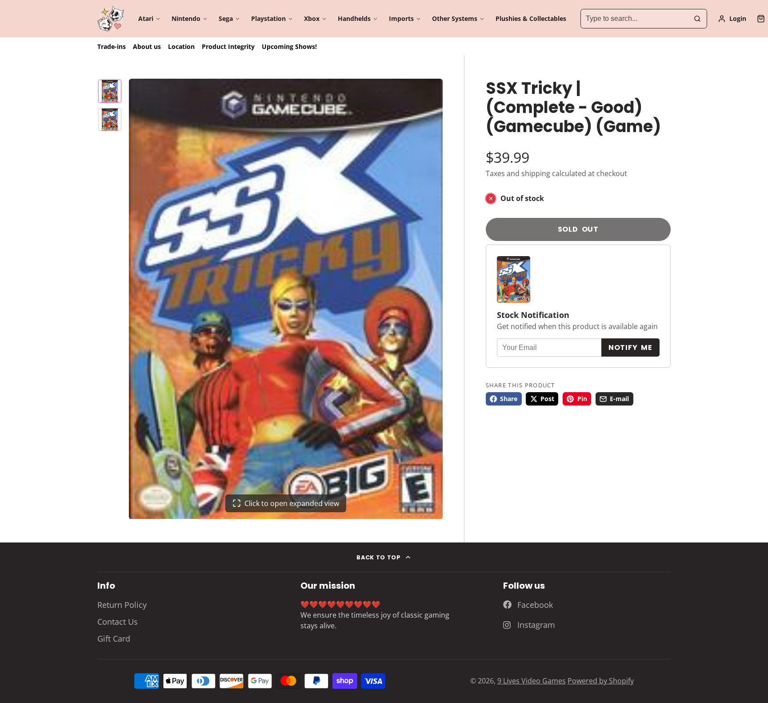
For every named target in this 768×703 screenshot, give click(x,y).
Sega (226, 18)
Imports (401, 18)
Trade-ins (111, 46)
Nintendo (186, 18)
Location (181, 46)
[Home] (110, 19)
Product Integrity (228, 46)
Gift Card (113, 638)
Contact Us (117, 621)
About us (147, 46)
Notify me (630, 347)
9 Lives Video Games (531, 681)
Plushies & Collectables (531, 18)
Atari (145, 18)
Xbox (312, 18)
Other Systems (454, 18)
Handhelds (354, 18)
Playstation (268, 18)
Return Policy (122, 604)
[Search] (697, 18)
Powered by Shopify (601, 681)
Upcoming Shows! (289, 46)
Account (732, 19)
